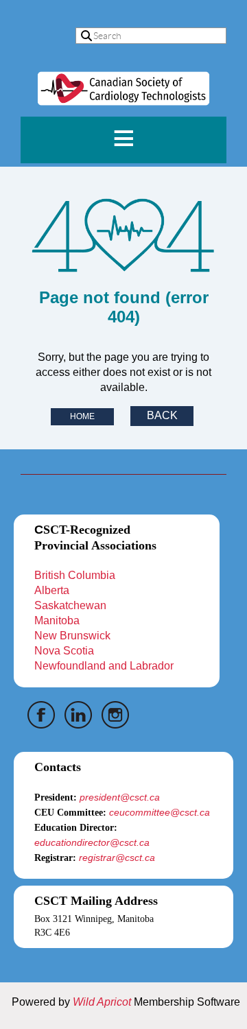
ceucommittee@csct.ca (159, 812)
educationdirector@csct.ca (92, 842)
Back (162, 415)
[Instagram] (115, 715)
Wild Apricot (102, 1002)
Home (82, 416)
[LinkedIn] (78, 715)
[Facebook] (41, 715)
